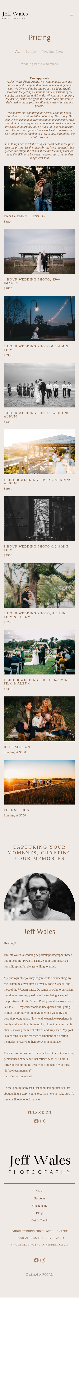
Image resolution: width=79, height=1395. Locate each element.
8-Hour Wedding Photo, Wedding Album (39, 1244)
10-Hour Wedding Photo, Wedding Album (39, 1231)
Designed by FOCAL (39, 1274)
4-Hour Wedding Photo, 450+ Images (39, 1238)
